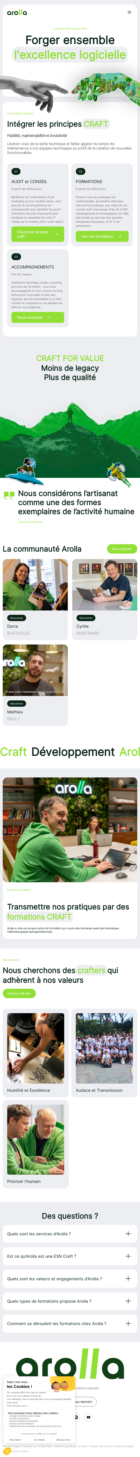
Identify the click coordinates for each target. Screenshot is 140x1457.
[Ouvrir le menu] (129, 12)
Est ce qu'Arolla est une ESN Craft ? (41, 1256)
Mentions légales (12, 1446)
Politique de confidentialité (37, 1446)
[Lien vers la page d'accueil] (17, 12)
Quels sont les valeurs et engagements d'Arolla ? (54, 1278)
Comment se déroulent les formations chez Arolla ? (56, 1323)
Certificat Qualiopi (124, 1446)
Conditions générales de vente (71, 1446)
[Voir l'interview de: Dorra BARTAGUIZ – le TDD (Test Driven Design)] (35, 599)
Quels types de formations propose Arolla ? (49, 1301)
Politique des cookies (101, 1446)
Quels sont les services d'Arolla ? (39, 1233)
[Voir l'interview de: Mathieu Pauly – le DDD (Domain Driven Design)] (35, 685)
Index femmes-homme (15, 1451)
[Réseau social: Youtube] (88, 1417)
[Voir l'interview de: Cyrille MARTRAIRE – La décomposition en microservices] (104, 599)
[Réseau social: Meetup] (76, 1417)
